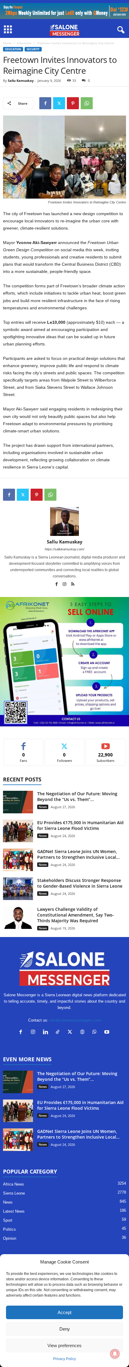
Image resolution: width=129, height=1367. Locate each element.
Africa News (13, 1184)
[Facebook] (45, 103)
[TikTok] (59, 1032)
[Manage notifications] (115, 1354)
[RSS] (72, 585)
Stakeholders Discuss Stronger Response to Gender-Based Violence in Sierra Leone (79, 883)
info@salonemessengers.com (75, 1020)
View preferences (64, 1345)
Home (7, 43)
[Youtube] (107, 1032)
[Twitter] (59, 103)
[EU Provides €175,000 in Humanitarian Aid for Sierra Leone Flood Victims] (18, 831)
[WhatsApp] (87, 103)
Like (23, 743)
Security (33, 49)
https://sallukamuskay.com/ (64, 549)
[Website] (83, 1032)
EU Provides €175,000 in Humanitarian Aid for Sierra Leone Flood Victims (80, 825)
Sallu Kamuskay (21, 80)
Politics (9, 1229)
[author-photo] (64, 521)
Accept (64, 1312)
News (43, 807)
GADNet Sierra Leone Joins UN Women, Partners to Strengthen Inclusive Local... (78, 854)
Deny (64, 1328)
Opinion (9, 1238)
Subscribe (105, 743)
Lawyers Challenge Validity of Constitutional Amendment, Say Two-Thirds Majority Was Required (75, 914)
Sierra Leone (14, 1193)
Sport (7, 1220)
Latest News (14, 1211)
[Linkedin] (46, 1032)
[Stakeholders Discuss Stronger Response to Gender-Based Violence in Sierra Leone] (18, 888)
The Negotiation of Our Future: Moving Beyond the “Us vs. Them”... (77, 796)
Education (24, 43)
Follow (65, 743)
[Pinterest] (73, 103)
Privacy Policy (64, 1359)
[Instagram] (65, 585)
